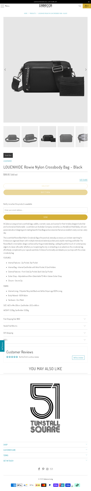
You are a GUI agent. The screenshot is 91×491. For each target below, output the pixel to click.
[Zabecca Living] (45, 6)
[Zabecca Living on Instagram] (47, 469)
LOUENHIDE (7, 161)
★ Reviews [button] (2, 346)
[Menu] (1, 6)
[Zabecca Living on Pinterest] (43, 469)
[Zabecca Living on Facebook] (39, 469)
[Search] (80, 6)
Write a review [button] (78, 357)
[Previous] (5, 70)
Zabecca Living (48, 479)
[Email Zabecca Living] (51, 469)
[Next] (86, 70)
